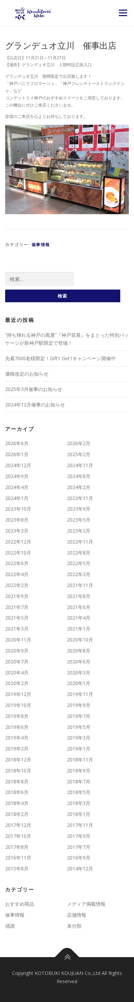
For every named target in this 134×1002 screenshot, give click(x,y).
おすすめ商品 (19, 904)
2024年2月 (78, 487)
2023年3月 (17, 530)
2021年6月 (78, 607)
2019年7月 (78, 716)
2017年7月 (78, 847)
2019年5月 (78, 727)
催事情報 (41, 244)
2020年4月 (17, 672)
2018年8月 (17, 781)
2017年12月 (18, 825)
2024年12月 (18, 465)
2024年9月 (17, 476)
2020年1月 (78, 683)
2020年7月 (17, 661)
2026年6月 (17, 443)
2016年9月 (78, 857)
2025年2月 (78, 454)
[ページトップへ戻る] (67, 957)
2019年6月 (17, 727)
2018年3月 (78, 803)
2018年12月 (18, 759)
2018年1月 (78, 814)
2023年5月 (78, 519)
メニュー (123, 13)
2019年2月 (17, 748)
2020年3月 (78, 672)
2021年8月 (78, 596)
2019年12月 (18, 694)
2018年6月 (17, 792)
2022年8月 (78, 552)
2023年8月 (17, 519)
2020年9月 (17, 650)
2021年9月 (17, 596)
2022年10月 (18, 552)
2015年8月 (17, 868)
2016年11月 (18, 857)
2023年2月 (78, 530)
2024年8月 (78, 476)
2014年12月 (80, 868)
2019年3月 (78, 737)
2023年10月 (18, 508)
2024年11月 (80, 465)
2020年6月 (78, 661)
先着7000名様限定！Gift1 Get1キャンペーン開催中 (60, 358)
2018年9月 (78, 770)
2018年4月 (17, 803)
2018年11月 (80, 759)
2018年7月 (78, 781)
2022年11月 (80, 541)
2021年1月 (78, 628)
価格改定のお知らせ (26, 373)
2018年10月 (18, 770)
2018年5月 (78, 792)
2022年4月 (17, 574)
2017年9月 (78, 836)
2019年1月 (78, 748)
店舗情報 (76, 915)
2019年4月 (17, 737)
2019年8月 (17, 716)
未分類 (74, 925)
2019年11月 (80, 694)
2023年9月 (78, 508)
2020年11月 (18, 639)
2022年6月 (17, 563)
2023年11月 (80, 498)
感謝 (10, 925)
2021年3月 (17, 628)
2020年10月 (80, 639)
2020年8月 (78, 650)
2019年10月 (18, 705)
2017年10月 (18, 836)
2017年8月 (17, 847)
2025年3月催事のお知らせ (33, 389)
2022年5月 (78, 563)
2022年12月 (18, 541)
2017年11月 (80, 825)
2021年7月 (17, 607)
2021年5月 (17, 617)
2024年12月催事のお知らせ (35, 404)
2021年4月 (78, 617)
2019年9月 (78, 705)
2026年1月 (17, 454)
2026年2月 (78, 443)
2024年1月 (17, 498)
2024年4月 (17, 487)
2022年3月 (78, 574)
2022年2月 (17, 585)
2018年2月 (17, 814)
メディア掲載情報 (86, 904)
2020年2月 (17, 683)
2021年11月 (80, 585)
